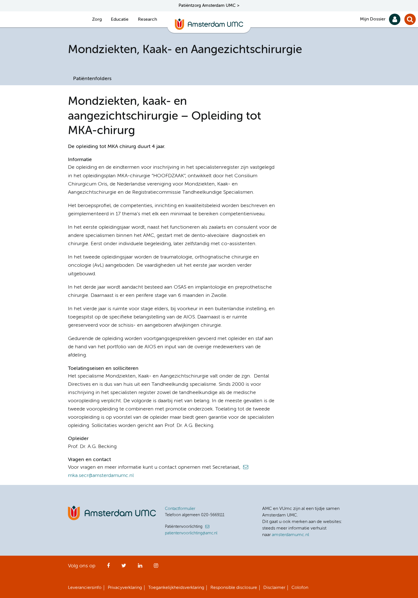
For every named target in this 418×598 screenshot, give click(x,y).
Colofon (299, 588)
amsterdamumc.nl (290, 535)
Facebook (108, 567)
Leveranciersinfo (85, 588)
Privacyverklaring (125, 588)
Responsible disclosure (233, 588)
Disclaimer (274, 588)
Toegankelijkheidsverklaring (176, 588)
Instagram (156, 567)
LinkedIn (140, 567)
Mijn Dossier (373, 19)
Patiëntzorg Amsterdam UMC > (209, 5)
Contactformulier (180, 509)
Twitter (123, 567)
